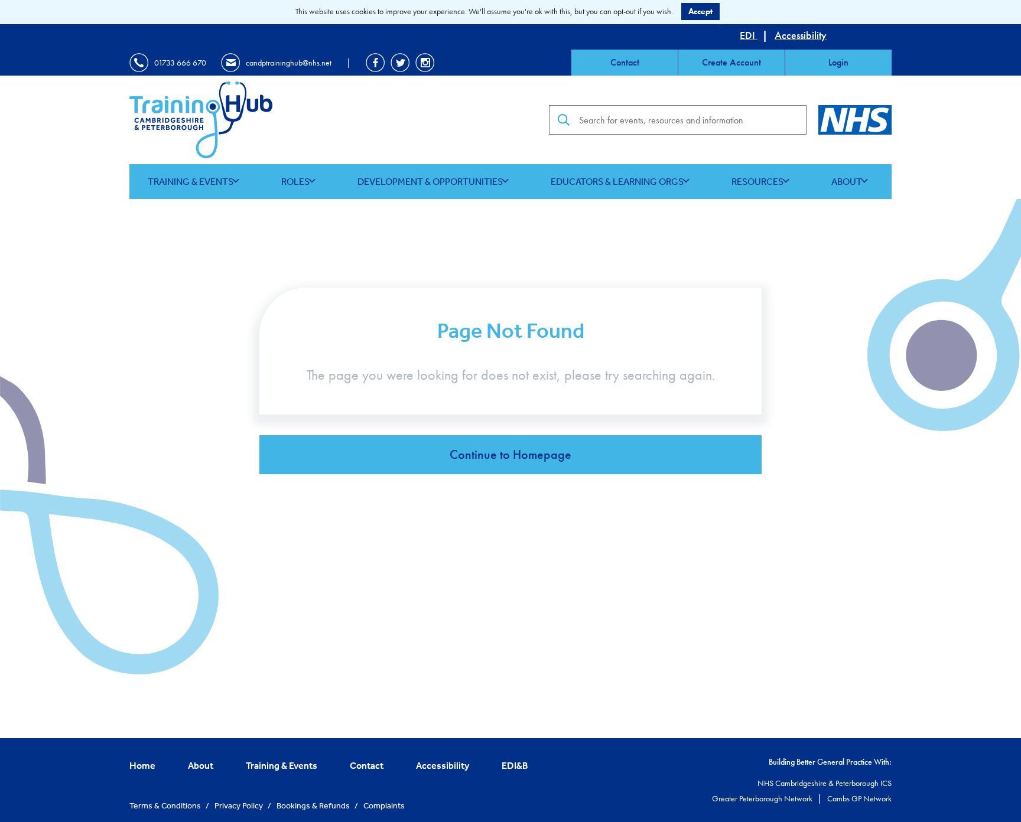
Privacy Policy (239, 805)
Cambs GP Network (859, 798)
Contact (624, 62)
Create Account (731, 62)
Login (838, 62)
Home (142, 765)
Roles (295, 181)
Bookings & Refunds (314, 805)
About (846, 181)
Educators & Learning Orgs (617, 181)
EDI (748, 35)
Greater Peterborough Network (763, 798)
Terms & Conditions (166, 805)
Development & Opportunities (430, 181)
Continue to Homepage (510, 454)
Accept (700, 11)
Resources (757, 181)
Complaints (384, 805)
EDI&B (515, 765)
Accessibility (801, 35)
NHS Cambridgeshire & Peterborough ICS (824, 783)
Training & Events (190, 181)
